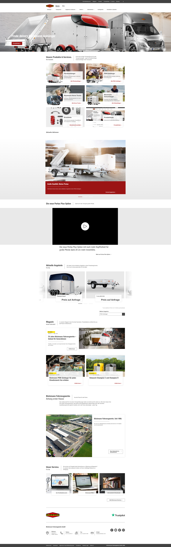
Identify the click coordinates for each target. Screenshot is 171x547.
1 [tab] (80, 196)
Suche (113, 1)
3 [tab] (91, 196)
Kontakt (100, 1)
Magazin (94, 1)
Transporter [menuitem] (58, 9)
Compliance (78, 545)
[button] (82, 50)
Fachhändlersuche (87, 1)
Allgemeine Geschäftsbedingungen (66, 545)
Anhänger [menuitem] (49, 9)
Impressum (55, 545)
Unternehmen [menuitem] (90, 9)
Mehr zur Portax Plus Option (103, 254)
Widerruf (92, 545)
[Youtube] (115, 530)
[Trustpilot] (118, 515)
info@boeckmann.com (101, 533)
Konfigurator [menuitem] (100, 9)
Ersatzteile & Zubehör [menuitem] (112, 9)
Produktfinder (106, 1)
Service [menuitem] (81, 9)
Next (160, 167)
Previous (10, 167)
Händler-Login (85, 545)
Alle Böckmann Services (115, 500)
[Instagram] (123, 530)
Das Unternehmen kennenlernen (114, 452)
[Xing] (119, 530)
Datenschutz (48, 545)
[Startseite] (50, 6)
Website (58, 6)
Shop (63, 6)
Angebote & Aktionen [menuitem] (70, 9)
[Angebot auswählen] (123, 314)
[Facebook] (111, 530)
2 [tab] (85, 196)
